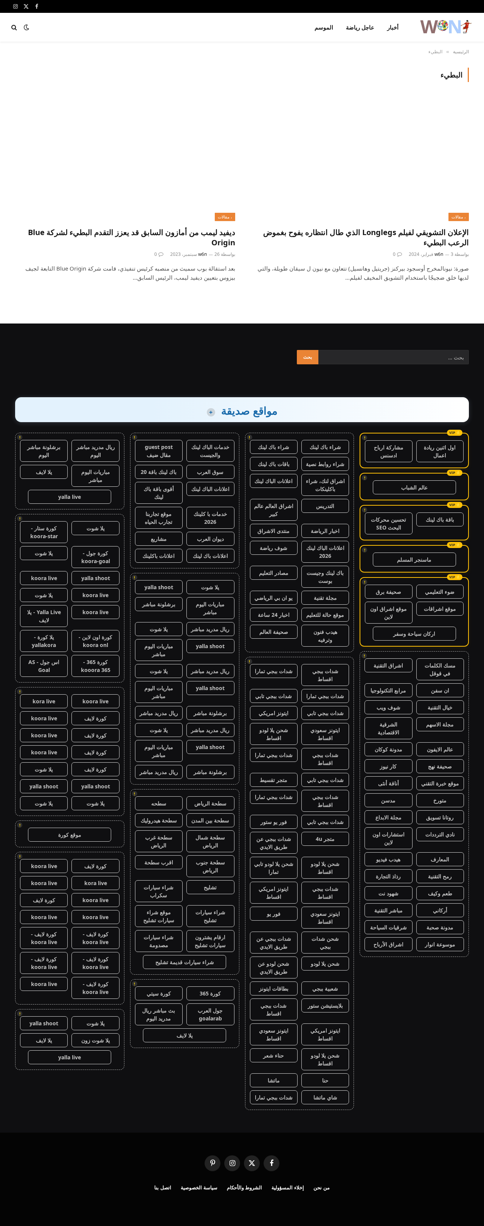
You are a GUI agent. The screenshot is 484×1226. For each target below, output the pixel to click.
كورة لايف (95, 718)
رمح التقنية (440, 876)
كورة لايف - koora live (95, 938)
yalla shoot (158, 587)
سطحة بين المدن (210, 820)
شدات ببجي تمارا (274, 671)
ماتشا (274, 1080)
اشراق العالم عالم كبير (273, 509)
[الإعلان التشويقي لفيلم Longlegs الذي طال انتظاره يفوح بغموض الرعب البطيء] (359, 159)
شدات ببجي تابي (273, 696)
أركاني (440, 910)
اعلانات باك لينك (210, 555)
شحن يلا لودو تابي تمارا (273, 867)
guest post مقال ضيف (159, 450)
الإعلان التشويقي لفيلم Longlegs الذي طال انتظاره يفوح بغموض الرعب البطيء (366, 237)
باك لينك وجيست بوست (325, 576)
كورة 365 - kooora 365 (95, 665)
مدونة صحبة (440, 927)
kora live (44, 701)
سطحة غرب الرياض (158, 841)
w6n (438, 254)
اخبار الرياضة (325, 530)
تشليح (210, 887)
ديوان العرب (210, 538)
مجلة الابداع (388, 817)
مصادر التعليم (274, 572)
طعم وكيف (440, 893)
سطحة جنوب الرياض (210, 866)
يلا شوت (210, 587)
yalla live (69, 496)
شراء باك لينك (325, 446)
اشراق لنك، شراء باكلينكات (325, 484)
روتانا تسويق (440, 817)
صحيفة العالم (273, 631)
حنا (325, 1080)
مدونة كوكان (388, 749)
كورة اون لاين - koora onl (95, 641)
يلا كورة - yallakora (44, 641)
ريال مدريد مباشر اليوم (95, 450)
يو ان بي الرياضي (273, 597)
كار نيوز (388, 766)
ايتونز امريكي (274, 713)
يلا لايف (185, 1035)
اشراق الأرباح (388, 944)
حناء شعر (273, 1055)
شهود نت (389, 893)
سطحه (158, 803)
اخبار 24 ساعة (274, 614)
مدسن (388, 800)
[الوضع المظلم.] (26, 27)
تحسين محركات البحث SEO (388, 523)
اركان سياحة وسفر (414, 633)
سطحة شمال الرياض (210, 841)
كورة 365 (210, 993)
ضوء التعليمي (440, 591)
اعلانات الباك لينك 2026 (325, 551)
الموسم (324, 27)
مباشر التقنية (388, 910)
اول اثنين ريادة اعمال (440, 451)
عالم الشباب (414, 487)
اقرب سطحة (158, 862)
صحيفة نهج (440, 766)
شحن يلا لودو (325, 963)
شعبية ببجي (325, 988)
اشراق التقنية (388, 665)
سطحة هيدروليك (159, 820)
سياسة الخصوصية (199, 1187)
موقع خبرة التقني (440, 783)
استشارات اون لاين (388, 838)
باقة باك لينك (440, 519)
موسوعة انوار (440, 944)
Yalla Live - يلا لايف (44, 616)
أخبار (393, 27)
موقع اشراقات (440, 608)
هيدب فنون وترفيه (325, 635)
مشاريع (159, 538)
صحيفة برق (388, 591)
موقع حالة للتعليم (325, 614)
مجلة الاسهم (440, 724)
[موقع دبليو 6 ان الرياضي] (445, 27)
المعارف (440, 859)
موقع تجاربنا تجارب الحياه (158, 517)
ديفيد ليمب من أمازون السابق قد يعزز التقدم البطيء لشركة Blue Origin (131, 237)
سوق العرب (210, 471)
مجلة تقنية (325, 597)
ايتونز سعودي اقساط (325, 733)
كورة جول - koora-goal (95, 557)
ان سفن (440, 690)
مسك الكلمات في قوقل (440, 669)
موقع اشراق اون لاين (388, 612)
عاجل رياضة (360, 27)
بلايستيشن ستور (325, 1005)
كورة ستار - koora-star (44, 532)
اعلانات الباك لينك (273, 481)
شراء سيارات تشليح (210, 916)
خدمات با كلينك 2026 (210, 517)
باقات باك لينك (274, 463)
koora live (44, 578)
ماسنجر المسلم (414, 559)
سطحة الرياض (210, 803)
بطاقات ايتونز (274, 988)
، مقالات (458, 217)
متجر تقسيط (273, 779)
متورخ (440, 800)
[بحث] (15, 27)
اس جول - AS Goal (43, 665)
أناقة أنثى (388, 783)
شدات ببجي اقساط (325, 675)
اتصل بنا (162, 1187)
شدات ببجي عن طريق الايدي (273, 842)
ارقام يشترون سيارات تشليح (210, 941)
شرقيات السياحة (388, 927)
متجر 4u (325, 838)
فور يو (274, 913)
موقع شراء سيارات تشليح (158, 916)
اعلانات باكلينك (159, 555)
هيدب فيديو (388, 859)
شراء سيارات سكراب (159, 891)
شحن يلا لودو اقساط (273, 733)
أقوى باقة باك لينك (159, 492)
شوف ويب (388, 707)
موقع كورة (69, 834)
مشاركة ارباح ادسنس (388, 451)
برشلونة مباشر (158, 604)
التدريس (325, 505)
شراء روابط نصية (325, 463)
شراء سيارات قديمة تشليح (184, 962)
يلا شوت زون (95, 1040)
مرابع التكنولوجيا (388, 690)
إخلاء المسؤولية (287, 1187)
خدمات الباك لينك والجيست (210, 450)
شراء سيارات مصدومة (159, 941)
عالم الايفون (440, 749)
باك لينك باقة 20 (159, 471)
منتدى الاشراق (274, 530)
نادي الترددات (440, 834)
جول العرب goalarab (210, 1014)
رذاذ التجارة (388, 876)
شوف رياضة (273, 547)
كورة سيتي (159, 993)
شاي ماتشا (325, 1097)
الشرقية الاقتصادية (388, 728)
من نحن (321, 1187)
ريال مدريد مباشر (210, 629)
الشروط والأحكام (244, 1187)
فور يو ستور (274, 821)
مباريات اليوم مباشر (210, 608)
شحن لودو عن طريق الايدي (273, 967)
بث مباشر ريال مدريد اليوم (158, 1014)
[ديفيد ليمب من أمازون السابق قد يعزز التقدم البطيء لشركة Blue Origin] (125, 159)
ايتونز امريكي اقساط (274, 892)
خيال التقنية (440, 707)
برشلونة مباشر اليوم (43, 450)
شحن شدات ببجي (325, 942)
